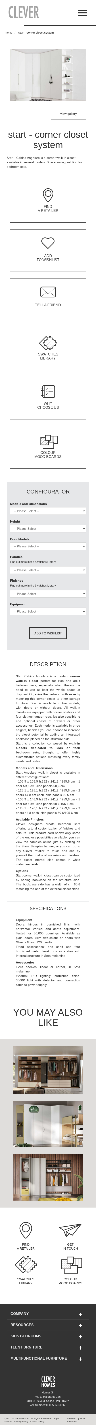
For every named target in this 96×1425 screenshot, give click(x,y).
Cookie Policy (37, 1421)
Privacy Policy (20, 1421)
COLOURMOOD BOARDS (70, 1281)
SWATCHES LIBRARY (25, 1281)
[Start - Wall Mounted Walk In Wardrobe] (48, 1069)
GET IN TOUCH (70, 1246)
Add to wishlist (48, 633)
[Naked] (48, 1177)
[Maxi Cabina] (48, 1123)
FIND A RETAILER (26, 1246)
